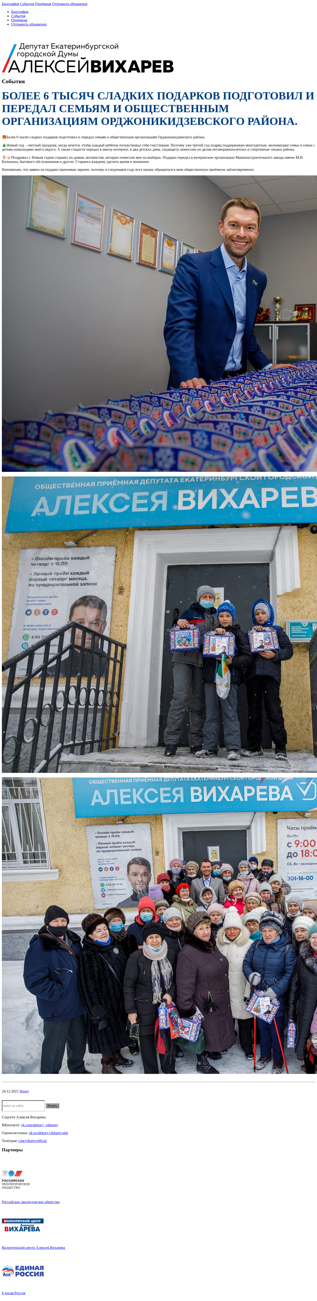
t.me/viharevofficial (32, 1141)
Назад (24, 1091)
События (27, 4)
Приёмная (43, 4)
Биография (10, 4)
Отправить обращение (69, 4)
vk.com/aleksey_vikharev (39, 1125)
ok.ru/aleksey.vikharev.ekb (48, 1133)
